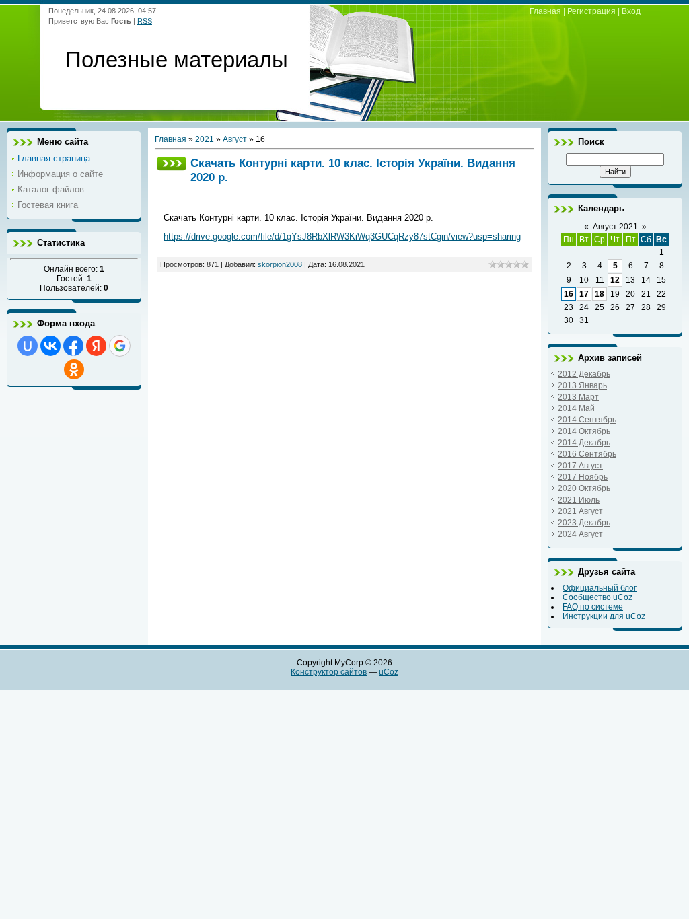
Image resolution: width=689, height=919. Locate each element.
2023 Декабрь (584, 522)
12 (615, 280)
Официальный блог (600, 588)
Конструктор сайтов (329, 672)
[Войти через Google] (120, 346)
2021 (204, 139)
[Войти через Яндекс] (96, 346)
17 (584, 294)
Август (235, 139)
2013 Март (578, 397)
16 (568, 294)
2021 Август (580, 511)
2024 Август (580, 534)
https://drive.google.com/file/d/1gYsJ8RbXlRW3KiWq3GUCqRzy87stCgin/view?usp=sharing (342, 236)
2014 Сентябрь (587, 420)
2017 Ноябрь (583, 477)
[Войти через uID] (27, 346)
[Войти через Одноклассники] (74, 369)
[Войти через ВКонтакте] (50, 346)
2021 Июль (579, 500)
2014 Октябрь (584, 431)
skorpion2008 (280, 264)
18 (599, 294)
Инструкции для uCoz (604, 616)
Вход (631, 11)
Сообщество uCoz (597, 597)
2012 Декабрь (584, 374)
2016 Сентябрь (587, 454)
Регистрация (591, 11)
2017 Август (580, 465)
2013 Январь (582, 385)
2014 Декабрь (584, 442)
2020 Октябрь (584, 488)
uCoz (388, 672)
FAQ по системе (593, 607)
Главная (545, 11)
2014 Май (576, 408)
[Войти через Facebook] (73, 346)
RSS (144, 21)
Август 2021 (615, 226)
